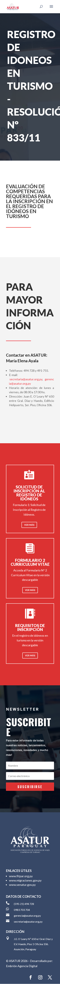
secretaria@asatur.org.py (26, 379)
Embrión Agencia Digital (21, 966)
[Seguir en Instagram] (40, 977)
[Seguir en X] (50, 977)
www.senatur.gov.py (22, 884)
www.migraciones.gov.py (25, 880)
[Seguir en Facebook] (30, 977)
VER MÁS (29, 524)
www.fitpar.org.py (21, 876)
